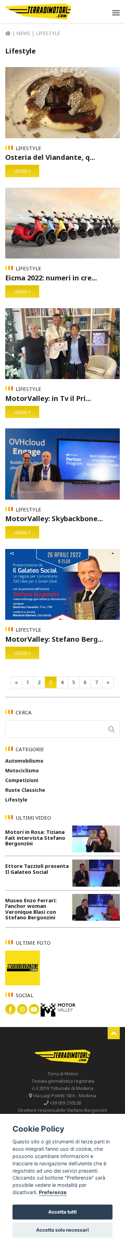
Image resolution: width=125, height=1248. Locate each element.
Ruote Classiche (25, 790)
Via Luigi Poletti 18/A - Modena (64, 1095)
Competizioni (21, 780)
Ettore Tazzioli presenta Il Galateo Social (37, 869)
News (24, 33)
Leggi (21, 171)
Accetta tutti (62, 1212)
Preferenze (53, 1192)
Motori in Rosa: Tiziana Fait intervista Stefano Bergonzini (35, 837)
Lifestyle (16, 799)
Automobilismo (24, 760)
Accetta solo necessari (62, 1230)
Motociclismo (22, 770)
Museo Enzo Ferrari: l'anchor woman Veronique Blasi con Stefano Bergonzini (31, 908)
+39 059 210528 (65, 1103)
